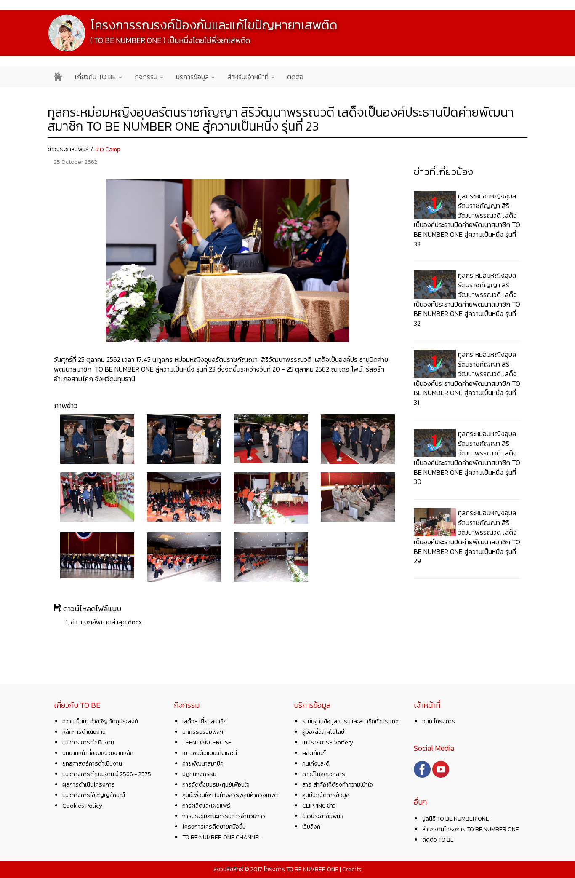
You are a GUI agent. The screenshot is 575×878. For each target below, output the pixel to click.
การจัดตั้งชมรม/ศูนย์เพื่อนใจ (216, 784)
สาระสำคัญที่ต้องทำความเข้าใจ (337, 784)
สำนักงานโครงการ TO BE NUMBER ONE (470, 829)
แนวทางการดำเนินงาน (88, 742)
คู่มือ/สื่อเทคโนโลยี (323, 732)
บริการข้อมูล (193, 77)
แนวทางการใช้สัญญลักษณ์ (93, 795)
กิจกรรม (147, 77)
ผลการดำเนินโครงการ (88, 784)
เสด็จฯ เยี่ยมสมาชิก (204, 721)
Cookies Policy (82, 805)
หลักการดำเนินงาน (84, 732)
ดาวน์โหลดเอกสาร (323, 774)
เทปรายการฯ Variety (327, 742)
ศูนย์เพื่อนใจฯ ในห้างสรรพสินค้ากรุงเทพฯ (230, 795)
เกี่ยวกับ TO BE (96, 77)
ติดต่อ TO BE (438, 839)
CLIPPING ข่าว (319, 805)
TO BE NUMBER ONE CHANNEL (221, 837)
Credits (352, 869)
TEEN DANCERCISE (207, 742)
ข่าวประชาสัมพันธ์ (68, 149)
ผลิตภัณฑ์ (314, 753)
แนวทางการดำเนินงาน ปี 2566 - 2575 (106, 774)
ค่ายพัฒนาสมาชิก (203, 763)
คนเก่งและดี (316, 763)
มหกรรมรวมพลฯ (202, 732)
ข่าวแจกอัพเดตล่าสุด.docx (106, 622)
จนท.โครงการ (438, 721)
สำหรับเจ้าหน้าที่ (248, 77)
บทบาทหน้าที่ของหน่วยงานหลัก (97, 753)
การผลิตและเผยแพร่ (206, 805)
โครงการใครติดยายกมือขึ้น (214, 826)
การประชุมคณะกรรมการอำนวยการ (224, 816)
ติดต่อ (295, 77)
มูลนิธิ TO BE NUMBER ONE (455, 818)
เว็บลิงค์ (311, 826)
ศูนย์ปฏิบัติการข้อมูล (325, 795)
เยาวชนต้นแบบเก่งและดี (209, 753)
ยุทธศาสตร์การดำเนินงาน (92, 763)
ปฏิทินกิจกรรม (199, 774)
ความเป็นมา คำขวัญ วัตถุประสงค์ (100, 721)
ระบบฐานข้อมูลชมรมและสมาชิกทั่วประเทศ (350, 721)
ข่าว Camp (107, 149)
